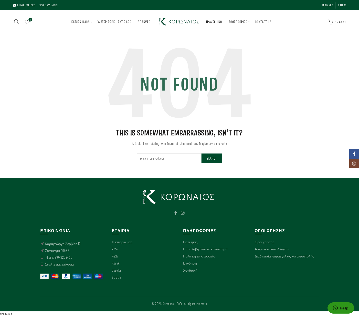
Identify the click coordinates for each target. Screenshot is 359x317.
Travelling (214, 21)
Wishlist (30, 19)
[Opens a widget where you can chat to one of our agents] (340, 308)
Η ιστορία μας (122, 242)
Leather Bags (80, 21)
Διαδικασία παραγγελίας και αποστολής (284, 256)
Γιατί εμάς (190, 242)
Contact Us (263, 21)
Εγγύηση (190, 263)
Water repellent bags (114, 21)
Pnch (115, 256)
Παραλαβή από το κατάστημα (205, 249)
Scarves (144, 21)
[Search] (17, 21)
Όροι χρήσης (264, 242)
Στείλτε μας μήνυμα (59, 264)
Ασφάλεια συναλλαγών (272, 249)
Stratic (116, 277)
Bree (115, 249)
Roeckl (116, 263)
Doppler (116, 270)
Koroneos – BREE (172, 303)
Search (212, 158)
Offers (342, 5)
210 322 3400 (48, 5)
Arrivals (327, 5)
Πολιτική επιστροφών (199, 256)
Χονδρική (190, 270)
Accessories (238, 21)
